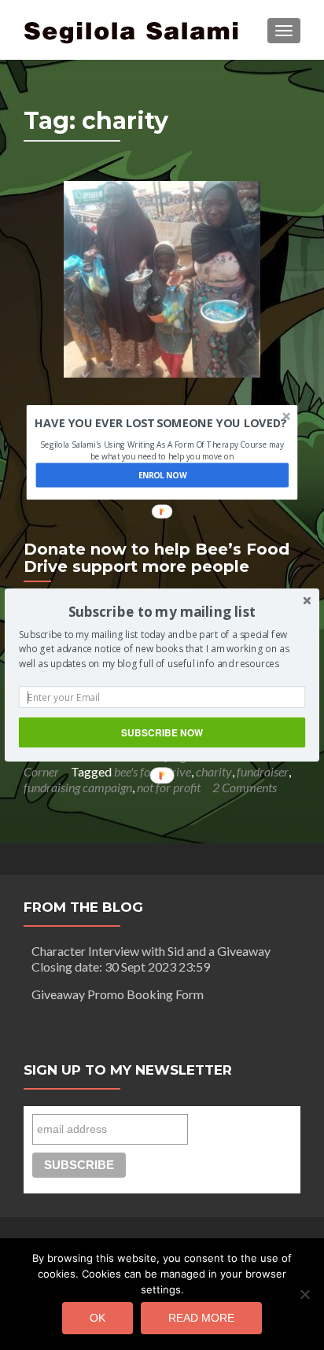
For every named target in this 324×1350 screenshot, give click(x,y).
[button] (162, 612)
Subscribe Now (162, 732)
